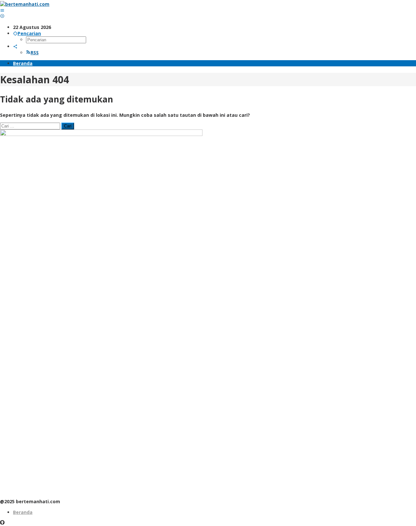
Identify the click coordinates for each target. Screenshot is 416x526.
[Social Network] (15, 46)
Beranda (22, 512)
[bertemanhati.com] (24, 4)
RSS (35, 52)
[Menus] (2, 10)
